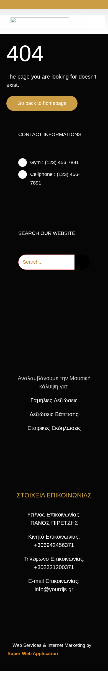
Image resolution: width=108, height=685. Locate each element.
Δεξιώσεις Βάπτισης (54, 414)
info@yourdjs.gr (54, 589)
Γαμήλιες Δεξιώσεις (54, 400)
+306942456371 (54, 545)
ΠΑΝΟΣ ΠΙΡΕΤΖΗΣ (54, 523)
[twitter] (28, 197)
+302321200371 (54, 567)
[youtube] (58, 5)
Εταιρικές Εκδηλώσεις (54, 428)
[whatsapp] (67, 5)
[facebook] (40, 5)
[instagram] (49, 5)
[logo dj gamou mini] (54, 317)
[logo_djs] (40, 20)
